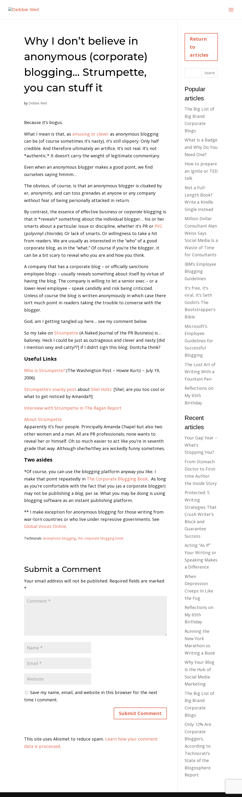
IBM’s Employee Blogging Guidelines (200, 271)
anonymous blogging (59, 538)
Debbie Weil (38, 103)
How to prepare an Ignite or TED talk (201, 171)
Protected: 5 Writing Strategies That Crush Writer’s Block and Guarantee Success (200, 514)
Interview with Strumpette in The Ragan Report (72, 408)
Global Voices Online (45, 526)
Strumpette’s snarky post (50, 389)
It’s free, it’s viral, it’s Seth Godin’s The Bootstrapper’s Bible (200, 302)
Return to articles (199, 47)
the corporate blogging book (100, 538)
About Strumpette (43, 419)
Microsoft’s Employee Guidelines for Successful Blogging (199, 340)
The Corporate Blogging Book (117, 479)
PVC (158, 226)
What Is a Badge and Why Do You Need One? (201, 147)
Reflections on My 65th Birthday (199, 395)
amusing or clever (90, 134)
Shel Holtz (101, 389)
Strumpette (66, 333)
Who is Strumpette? (44, 370)
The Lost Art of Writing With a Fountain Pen (200, 372)
